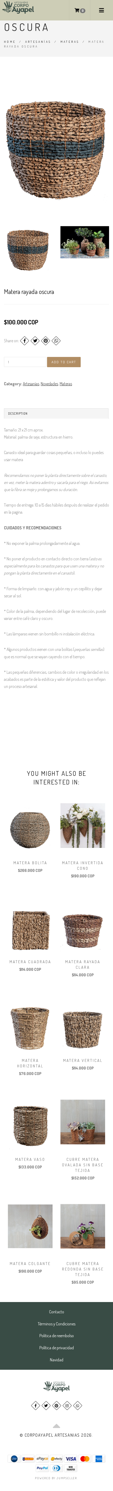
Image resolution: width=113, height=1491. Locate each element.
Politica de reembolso (56, 1335)
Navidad (56, 1359)
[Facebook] (24, 341)
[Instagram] (67, 1405)
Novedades (49, 383)
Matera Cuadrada (30, 961)
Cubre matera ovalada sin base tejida (83, 1165)
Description (18, 413)
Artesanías (38, 42)
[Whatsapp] (77, 1405)
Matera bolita (30, 862)
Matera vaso (30, 1159)
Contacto (56, 1311)
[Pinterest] (45, 341)
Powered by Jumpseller (56, 1478)
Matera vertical (83, 1060)
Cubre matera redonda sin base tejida (83, 1269)
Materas (69, 42)
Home (10, 42)
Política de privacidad (56, 1347)
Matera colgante (30, 1263)
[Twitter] (35, 341)
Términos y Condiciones (56, 1323)
